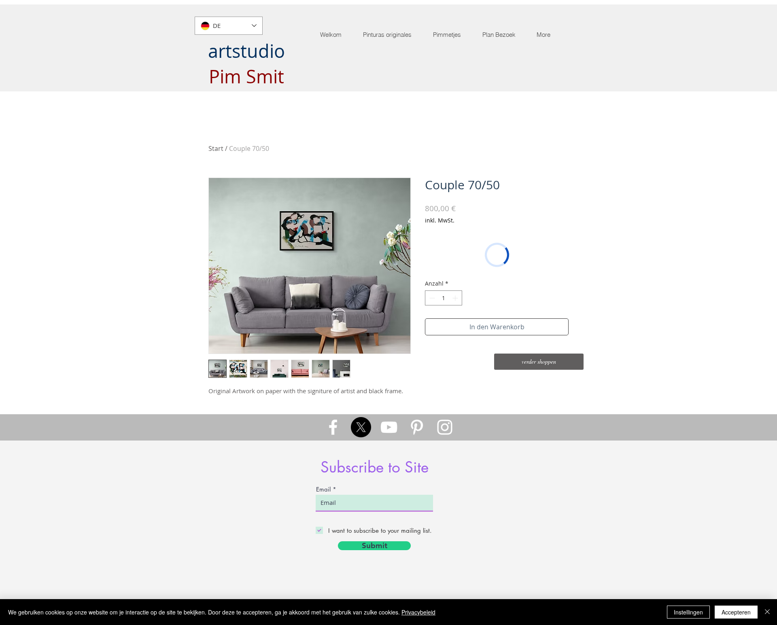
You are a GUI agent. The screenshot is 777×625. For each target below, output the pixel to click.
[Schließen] (767, 612)
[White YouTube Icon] (389, 427)
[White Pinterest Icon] (417, 427)
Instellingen (688, 612)
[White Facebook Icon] (333, 427)
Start (215, 148)
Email (323, 489)
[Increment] (456, 298)
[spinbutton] (443, 298)
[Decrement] (431, 298)
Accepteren (736, 612)
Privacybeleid (418, 612)
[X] (361, 427)
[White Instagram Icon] (445, 427)
